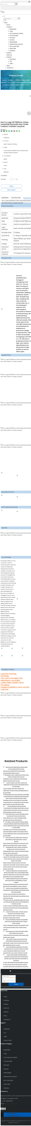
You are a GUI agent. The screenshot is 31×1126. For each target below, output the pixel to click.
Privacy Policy (8, 1040)
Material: (6, 134)
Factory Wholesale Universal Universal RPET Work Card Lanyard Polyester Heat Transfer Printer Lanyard (16, 927)
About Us (9, 55)
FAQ (11, 61)
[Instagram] (5, 1109)
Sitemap (21, 1122)
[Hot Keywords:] (16, 4)
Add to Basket (11, 190)
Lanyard (12, 40)
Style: (5, 168)
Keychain (12, 37)
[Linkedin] (2, 1109)
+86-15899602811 (11, 1113)
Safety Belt (13, 48)
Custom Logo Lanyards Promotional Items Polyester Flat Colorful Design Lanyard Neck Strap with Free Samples (16, 896)
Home (8, 25)
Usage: (5, 147)
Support (9, 57)
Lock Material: (7, 156)
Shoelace (12, 50)
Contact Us (10, 68)
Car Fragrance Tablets (16, 33)
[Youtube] (3, 1109)
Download (13, 59)
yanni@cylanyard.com (11, 1103)
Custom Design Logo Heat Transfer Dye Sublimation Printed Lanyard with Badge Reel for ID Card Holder (15, 790)
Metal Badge (13, 42)
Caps (11, 31)
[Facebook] (1, 1109)
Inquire (11, 186)
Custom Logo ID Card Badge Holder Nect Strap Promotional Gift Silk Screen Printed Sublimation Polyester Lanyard (15, 908)
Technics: (6, 141)
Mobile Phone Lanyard (16, 44)
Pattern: (6, 162)
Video (11, 63)
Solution (9, 53)
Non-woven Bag (14, 46)
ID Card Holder (14, 35)
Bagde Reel (13, 29)
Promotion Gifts (16, 197)
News (8, 65)
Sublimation (5, 197)
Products (9, 27)
